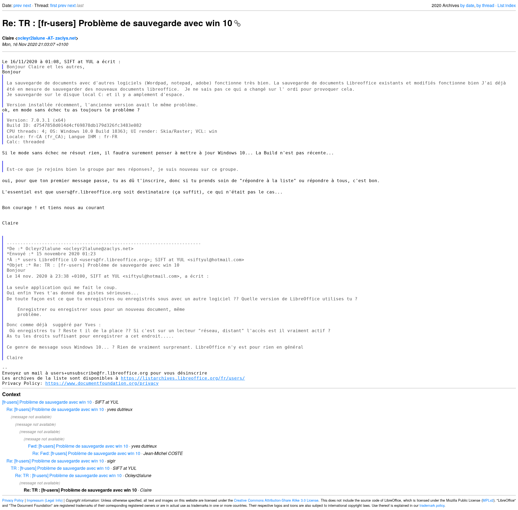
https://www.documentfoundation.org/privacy (102, 383)
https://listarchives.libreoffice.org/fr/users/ (183, 378)
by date (467, 5)
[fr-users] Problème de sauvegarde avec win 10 (47, 402)
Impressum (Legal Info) (45, 500)
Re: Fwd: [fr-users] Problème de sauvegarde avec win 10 (86, 453)
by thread (485, 5)
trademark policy (432, 505)
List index (506, 5)
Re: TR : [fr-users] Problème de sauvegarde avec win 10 (117, 22)
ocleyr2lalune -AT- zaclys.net (47, 38)
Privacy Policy (12, 500)
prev (17, 5)
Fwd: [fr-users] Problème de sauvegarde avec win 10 (78, 446)
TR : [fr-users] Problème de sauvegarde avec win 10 (60, 468)
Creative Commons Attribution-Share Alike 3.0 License (276, 500)
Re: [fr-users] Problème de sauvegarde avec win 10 (55, 409)
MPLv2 (488, 500)
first (53, 5)
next (27, 5)
